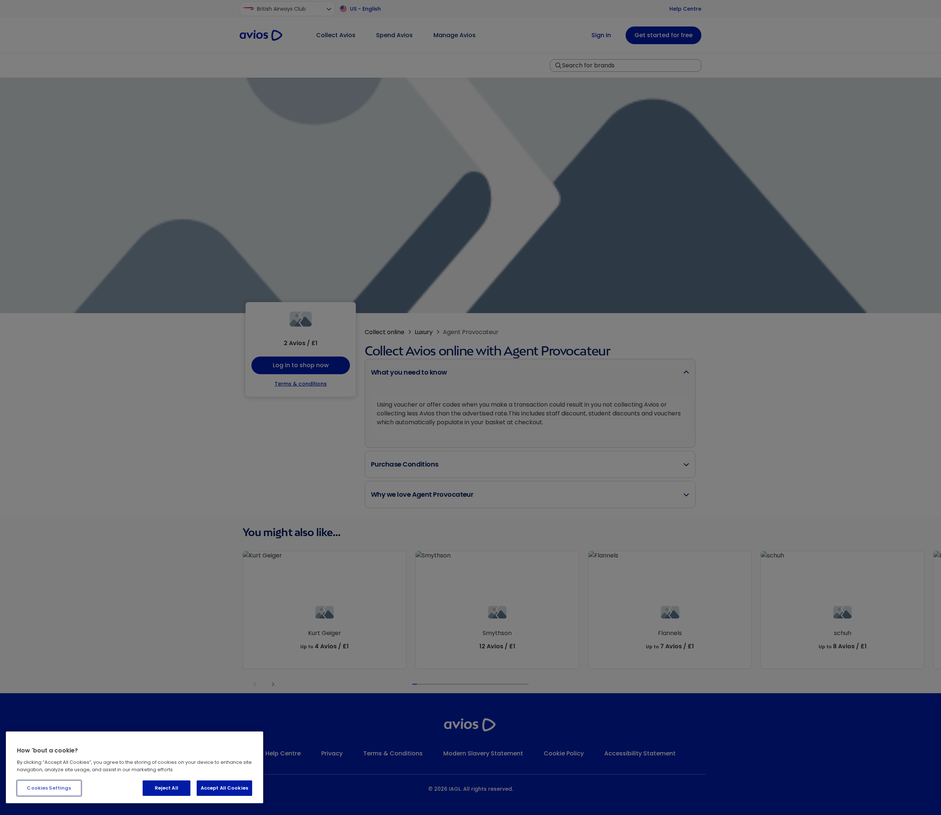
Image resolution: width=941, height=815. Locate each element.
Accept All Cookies (224, 787)
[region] (134, 767)
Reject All (166, 787)
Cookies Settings (49, 787)
